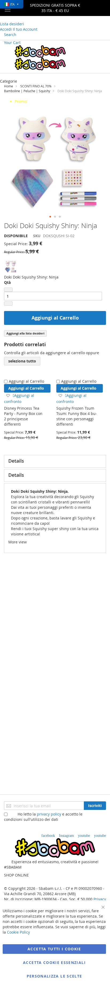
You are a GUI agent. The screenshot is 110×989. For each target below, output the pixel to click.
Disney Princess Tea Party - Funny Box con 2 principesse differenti (23, 416)
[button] (50, 217)
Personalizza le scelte (54, 976)
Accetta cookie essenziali (54, 962)
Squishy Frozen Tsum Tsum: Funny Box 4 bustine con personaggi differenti (76, 416)
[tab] (55, 461)
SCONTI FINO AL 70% (36, 86)
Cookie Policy (18, 932)
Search (10, 34)
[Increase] (8, 303)
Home (8, 86)
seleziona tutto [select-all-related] (22, 361)
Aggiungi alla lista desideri (25, 333)
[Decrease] (8, 290)
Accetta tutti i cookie (54, 948)
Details (16, 461)
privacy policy (49, 814)
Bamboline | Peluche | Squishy (27, 91)
